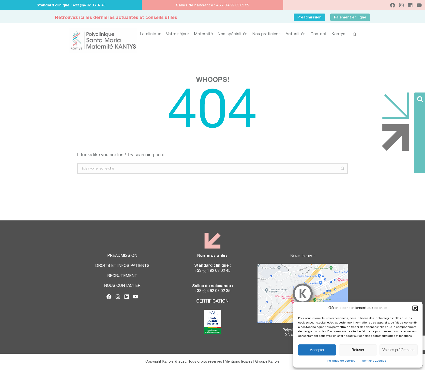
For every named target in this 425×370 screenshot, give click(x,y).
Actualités (295, 34)
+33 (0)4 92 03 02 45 (89, 5)
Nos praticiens (266, 34)
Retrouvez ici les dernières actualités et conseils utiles (116, 18)
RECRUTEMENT (122, 276)
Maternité (203, 34)
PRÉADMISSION (122, 256)
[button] (415, 308)
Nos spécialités (232, 34)
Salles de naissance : (195, 5)
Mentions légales (238, 362)
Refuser (357, 350)
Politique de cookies (341, 360)
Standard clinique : (54, 5)
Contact (318, 34)
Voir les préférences (398, 350)
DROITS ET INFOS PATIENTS (122, 266)
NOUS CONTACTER (122, 286)
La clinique (150, 34)
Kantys (338, 34)
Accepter (317, 350)
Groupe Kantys (267, 362)
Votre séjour (177, 34)
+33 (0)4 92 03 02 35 (232, 5)
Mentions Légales (374, 360)
